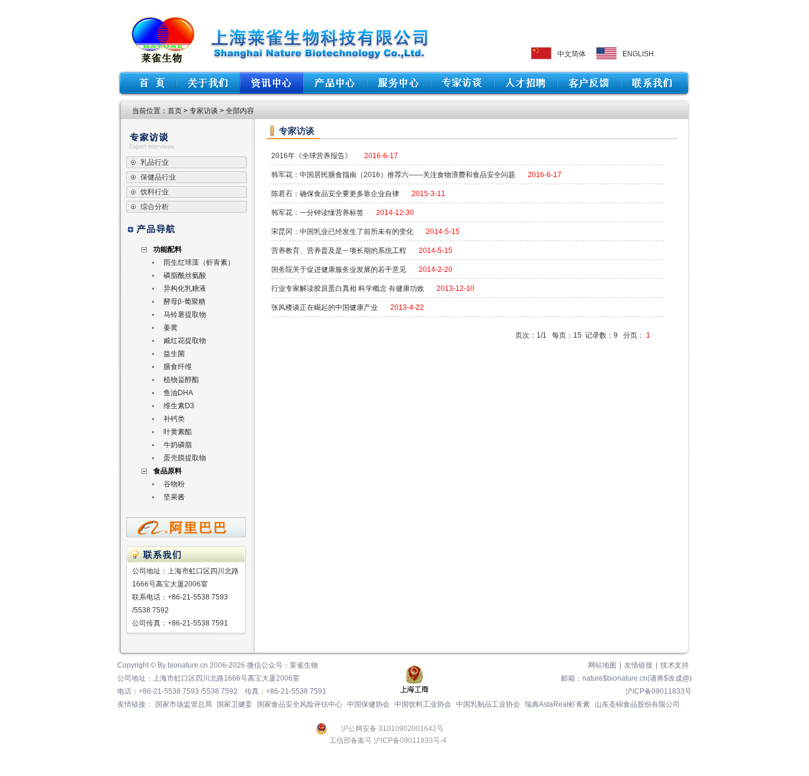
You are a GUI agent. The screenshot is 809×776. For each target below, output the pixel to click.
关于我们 (208, 83)
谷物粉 (174, 484)
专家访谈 (204, 111)
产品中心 (335, 83)
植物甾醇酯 (181, 380)
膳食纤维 (177, 367)
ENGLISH (638, 54)
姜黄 (170, 327)
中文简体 (571, 54)
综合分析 (154, 207)
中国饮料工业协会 (422, 704)
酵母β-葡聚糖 (184, 301)
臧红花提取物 (184, 340)
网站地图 (602, 665)
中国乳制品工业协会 (488, 704)
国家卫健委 (234, 704)
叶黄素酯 (177, 432)
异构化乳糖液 (184, 288)
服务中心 (398, 83)
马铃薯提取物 (184, 314)
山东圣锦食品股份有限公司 (637, 704)
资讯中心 (271, 83)
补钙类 (174, 419)
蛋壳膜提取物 (184, 458)
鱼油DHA (178, 393)
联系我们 (654, 83)
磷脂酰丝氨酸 (184, 275)
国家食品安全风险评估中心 (299, 704)
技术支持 (674, 665)
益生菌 (174, 353)
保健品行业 (158, 177)
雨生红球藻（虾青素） (199, 262)
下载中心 (461, 83)
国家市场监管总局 (183, 704)
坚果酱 (174, 497)
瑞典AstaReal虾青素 (557, 704)
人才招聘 (525, 83)
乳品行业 (154, 162)
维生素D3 (178, 406)
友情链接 (638, 665)
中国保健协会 (368, 704)
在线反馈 (588, 83)
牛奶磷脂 (177, 445)
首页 (148, 83)
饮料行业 (154, 192)
